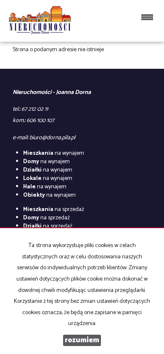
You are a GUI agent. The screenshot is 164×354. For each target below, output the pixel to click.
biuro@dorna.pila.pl (52, 138)
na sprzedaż (53, 209)
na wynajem (53, 153)
